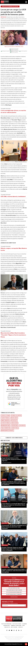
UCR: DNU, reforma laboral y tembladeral (13, 196)
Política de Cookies (16, 623)
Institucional (14, 627)
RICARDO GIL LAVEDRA (16, 415)
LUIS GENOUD (22, 425)
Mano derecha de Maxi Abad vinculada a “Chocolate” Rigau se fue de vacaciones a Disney (13, 335)
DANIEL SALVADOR (5, 420)
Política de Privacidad (6, 623)
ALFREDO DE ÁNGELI (5, 423)
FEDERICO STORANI (5, 415)
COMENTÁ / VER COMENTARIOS (14, 437)
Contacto (20, 627)
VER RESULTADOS (14, 596)
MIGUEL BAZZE (14, 417)
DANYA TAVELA (15, 428)
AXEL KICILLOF (14, 420)
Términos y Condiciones (16, 625)
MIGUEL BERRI (15, 423)
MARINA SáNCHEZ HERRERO (7, 430)
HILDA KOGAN (14, 425)
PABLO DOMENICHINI (5, 428)
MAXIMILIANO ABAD (5, 425)
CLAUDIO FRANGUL (5, 417)
